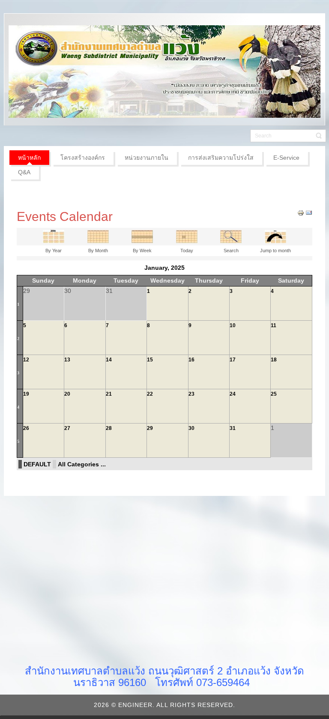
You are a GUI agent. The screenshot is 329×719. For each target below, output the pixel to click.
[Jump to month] (275, 236)
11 (273, 325)
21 (109, 394)
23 (191, 394)
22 (150, 394)
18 (274, 360)
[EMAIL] (308, 212)
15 (150, 360)
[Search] (231, 236)
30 (191, 428)
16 (191, 360)
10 (233, 325)
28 (109, 428)
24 (233, 394)
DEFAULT (37, 464)
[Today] (186, 236)
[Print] (300, 212)
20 (67, 394)
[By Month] (98, 236)
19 (26, 394)
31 (233, 428)
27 (67, 428)
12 (26, 360)
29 (150, 428)
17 (233, 360)
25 (274, 394)
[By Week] (142, 236)
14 (109, 360)
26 (26, 428)
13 (67, 360)
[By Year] (53, 236)
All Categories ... (82, 464)
